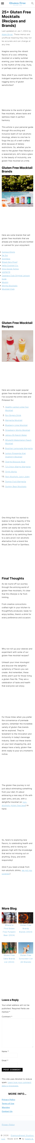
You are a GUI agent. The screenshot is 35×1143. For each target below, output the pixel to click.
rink (19, 415)
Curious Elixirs (8, 252)
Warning (6, 1107)
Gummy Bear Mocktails (15, 486)
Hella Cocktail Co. (10, 265)
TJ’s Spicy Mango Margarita (18, 467)
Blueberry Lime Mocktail (16, 425)
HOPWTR (6, 272)
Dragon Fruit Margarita (15, 481)
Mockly (5, 282)
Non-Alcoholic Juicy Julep (17, 476)
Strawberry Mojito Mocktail (17, 430)
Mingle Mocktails (9, 286)
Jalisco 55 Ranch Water (16, 435)
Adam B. (29, 1139)
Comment (7, 1017)
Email (5, 1060)
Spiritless (6, 259)
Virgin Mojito (11, 471)
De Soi (5, 255)
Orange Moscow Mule (15, 462)
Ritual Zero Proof (9, 262)
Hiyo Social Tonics (10, 269)
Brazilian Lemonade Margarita (19, 448)
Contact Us (7, 1111)
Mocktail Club (8, 289)
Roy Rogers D (11, 415)
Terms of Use (8, 1103)
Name (5, 1051)
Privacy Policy (8, 1099)
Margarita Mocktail (13, 420)
